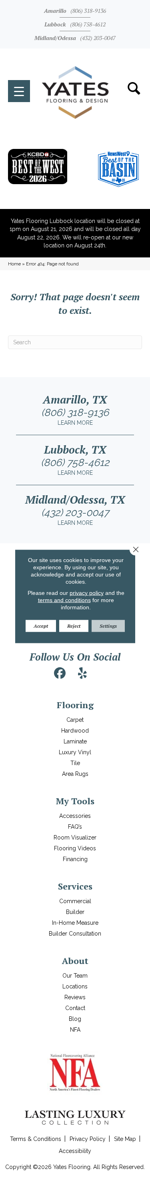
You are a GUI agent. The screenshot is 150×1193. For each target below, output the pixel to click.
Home (14, 264)
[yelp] (82, 673)
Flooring (75, 705)
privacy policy (87, 593)
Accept (41, 626)
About (75, 960)
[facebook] (59, 673)
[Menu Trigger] (19, 91)
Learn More (75, 423)
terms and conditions (64, 600)
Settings (108, 626)
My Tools (75, 801)
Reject (73, 626)
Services (75, 886)
